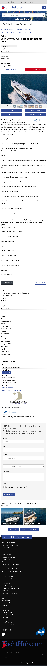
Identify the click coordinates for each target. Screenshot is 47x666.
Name (5, 438)
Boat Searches (6, 554)
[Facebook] (3, 634)
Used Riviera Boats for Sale (10, 593)
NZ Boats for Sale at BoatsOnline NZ (13, 571)
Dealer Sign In (6, 600)
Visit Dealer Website (9, 388)
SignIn (30, 2)
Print (12, 110)
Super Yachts (6, 547)
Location (5, 463)
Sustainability (6, 583)
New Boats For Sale (7, 29)
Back (12, 114)
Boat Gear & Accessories (9, 557)
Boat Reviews (6, 610)
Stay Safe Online (7, 622)
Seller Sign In (40, 663)
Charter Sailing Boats (8, 576)
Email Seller (12, 69)
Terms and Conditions (9, 624)
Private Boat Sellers (8, 612)
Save (4, 484)
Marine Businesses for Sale (10, 588)
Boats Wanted (6, 617)
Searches (16, 2)
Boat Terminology (7, 586)
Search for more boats (29, 529)
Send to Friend (36, 114)
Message (6, 471)
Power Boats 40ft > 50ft (23, 29)
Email (4, 446)
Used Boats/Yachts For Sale (10, 545)
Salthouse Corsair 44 (25, 33)
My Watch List (6, 559)
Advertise (5, 605)
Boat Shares (5, 591)
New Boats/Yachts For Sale (10, 543)
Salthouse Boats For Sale (8, 33)
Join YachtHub (6, 603)
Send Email (10, 494)
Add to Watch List (36, 110)
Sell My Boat (6, 2)
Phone (5, 454)
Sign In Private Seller (8, 615)
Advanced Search (23, 19)
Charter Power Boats (8, 579)
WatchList (26, 2)
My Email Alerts (6, 562)
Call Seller (36, 69)
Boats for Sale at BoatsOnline (11, 569)
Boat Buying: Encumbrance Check (12, 564)
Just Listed (5, 550)
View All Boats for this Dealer (11, 390)
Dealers (4, 598)
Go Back (14, 529)
